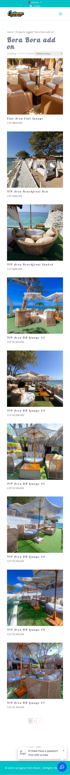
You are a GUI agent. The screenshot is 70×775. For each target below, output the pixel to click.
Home (10, 32)
